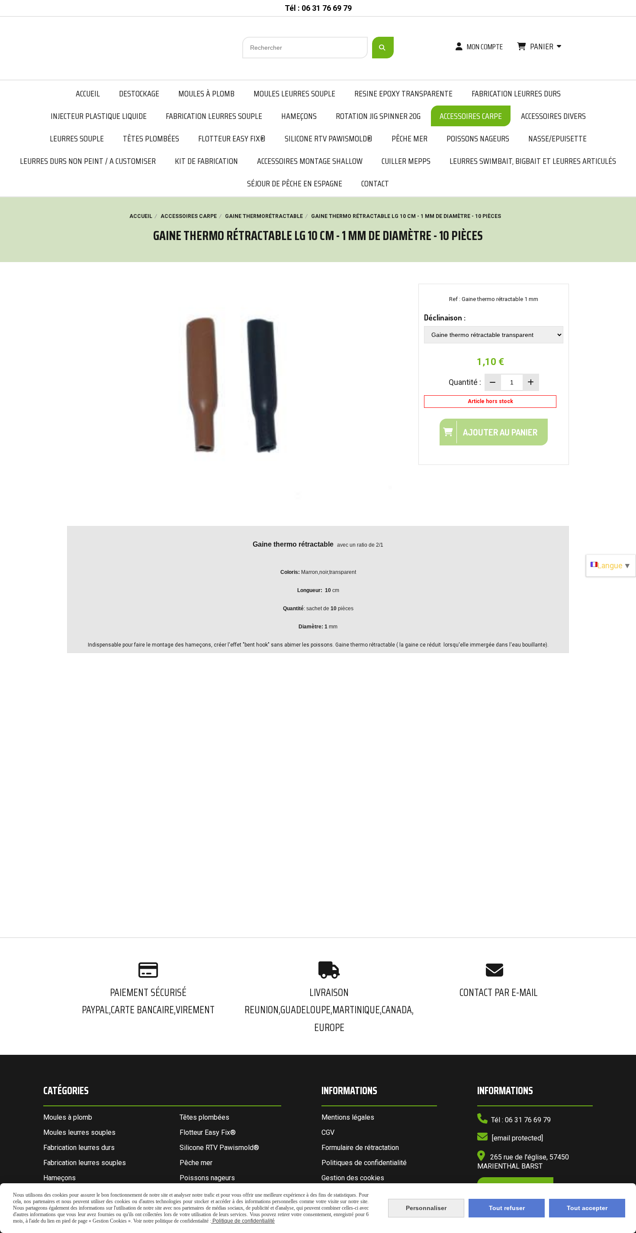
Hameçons (59, 1178)
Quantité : (465, 382)
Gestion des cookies (352, 1178)
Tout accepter (587, 1207)
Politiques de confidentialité (364, 1163)
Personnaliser (426, 1207)
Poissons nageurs (207, 1178)
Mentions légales (347, 1117)
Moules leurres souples (79, 1132)
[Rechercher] (383, 47)
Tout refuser (507, 1207)
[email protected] (517, 1138)
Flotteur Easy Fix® (208, 1132)
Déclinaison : (445, 317)
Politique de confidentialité (243, 1221)
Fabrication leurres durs (79, 1147)
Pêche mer (196, 1163)
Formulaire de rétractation (360, 1147)
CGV (327, 1132)
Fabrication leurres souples (84, 1163)
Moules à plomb (67, 1117)
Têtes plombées (204, 1117)
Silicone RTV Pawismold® (219, 1147)
